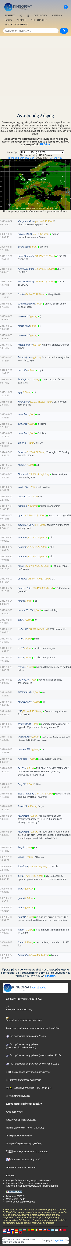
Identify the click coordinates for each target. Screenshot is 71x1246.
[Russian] (4, 1232)
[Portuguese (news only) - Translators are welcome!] (28, 1229)
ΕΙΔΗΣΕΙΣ (10, 15)
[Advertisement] (35, 73)
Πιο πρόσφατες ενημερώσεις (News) (27, 1036)
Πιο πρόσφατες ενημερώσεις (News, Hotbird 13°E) (35, 1055)
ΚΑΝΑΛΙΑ (57, 15)
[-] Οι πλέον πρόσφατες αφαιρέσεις (23, 1080)
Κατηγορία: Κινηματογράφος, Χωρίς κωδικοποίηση (32, 1185)
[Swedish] (20, 1229)
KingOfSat (57, 1240)
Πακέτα (8, 20)
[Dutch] (12, 1229)
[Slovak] (48, 1229)
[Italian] (36, 1229)
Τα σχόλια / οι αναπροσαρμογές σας (24, 1020)
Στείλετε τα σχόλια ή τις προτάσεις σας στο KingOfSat (32, 1028)
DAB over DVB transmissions (21, 1167)
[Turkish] (64, 1229)
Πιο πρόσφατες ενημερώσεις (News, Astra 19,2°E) (34, 1063)
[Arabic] (60, 1229)
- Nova (28, 1127)
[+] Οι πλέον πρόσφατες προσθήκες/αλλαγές (28, 1072)
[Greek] (52, 1229)
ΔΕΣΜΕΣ (21, 20)
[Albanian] (20, 1232)
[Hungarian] (16, 1232)
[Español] (32, 1229)
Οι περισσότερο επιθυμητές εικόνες (23, 1143)
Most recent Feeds (15, 1199)
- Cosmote (37, 1127)
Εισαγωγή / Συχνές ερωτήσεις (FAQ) (24, 999)
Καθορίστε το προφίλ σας (19, 1009)
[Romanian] (12, 1232)
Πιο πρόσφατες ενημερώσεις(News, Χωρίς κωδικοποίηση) (22, 1046)
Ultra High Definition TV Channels (30, 1151)
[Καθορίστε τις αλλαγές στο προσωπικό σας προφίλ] (66, 7)
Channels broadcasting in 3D (25, 1159)
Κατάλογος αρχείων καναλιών (21, 1119)
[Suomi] (56, 1229)
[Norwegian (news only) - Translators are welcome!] (24, 1229)
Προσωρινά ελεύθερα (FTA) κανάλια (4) (32, 1088)
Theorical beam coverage (21, 158)
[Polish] (40, 1229)
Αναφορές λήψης (14, 1111)
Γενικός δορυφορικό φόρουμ (20, 1201)
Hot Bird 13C (55, 158)
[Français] (8, 1229)
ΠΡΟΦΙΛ (45, 144)
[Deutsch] (16, 1229)
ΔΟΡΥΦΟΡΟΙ (40, 15)
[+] (21, 15)
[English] (4, 1229)
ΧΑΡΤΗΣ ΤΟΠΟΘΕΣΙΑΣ (16, 24)
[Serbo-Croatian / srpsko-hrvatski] (8, 1232)
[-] (28, 15)
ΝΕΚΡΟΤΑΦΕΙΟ (39, 20)
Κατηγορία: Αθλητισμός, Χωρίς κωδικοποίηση (29, 1180)
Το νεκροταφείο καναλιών (19, 1135)
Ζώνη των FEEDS (15, 1196)
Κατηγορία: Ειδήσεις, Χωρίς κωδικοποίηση (27, 1183)
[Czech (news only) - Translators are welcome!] (44, 1229)
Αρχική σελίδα (39, 987)
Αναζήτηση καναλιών (19, 1096)
